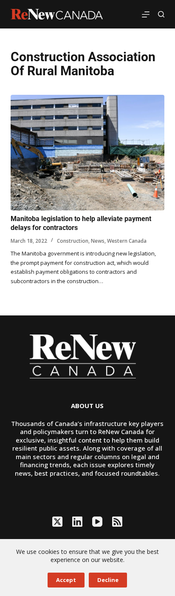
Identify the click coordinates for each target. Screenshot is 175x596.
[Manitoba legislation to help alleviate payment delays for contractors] (88, 152)
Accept (66, 580)
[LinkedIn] (77, 522)
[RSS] (117, 522)
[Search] (161, 14)
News (97, 240)
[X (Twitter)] (57, 522)
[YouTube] (97, 522)
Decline (108, 580)
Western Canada (127, 240)
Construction (72, 240)
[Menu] (146, 14)
